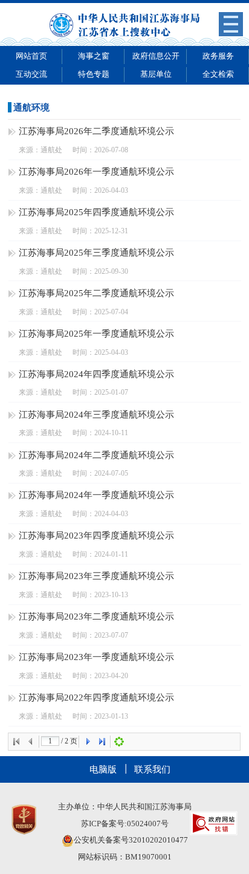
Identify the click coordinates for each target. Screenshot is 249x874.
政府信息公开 (155, 55)
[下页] (88, 742)
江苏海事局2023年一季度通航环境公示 (96, 657)
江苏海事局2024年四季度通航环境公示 (96, 374)
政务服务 (218, 55)
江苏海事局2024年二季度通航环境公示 (96, 455)
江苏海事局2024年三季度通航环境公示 (96, 414)
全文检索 (218, 74)
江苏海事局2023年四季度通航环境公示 (96, 535)
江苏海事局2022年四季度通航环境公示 (96, 697)
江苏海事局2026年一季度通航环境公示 (96, 171)
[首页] (16, 742)
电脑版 (103, 769)
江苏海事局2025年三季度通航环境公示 (96, 252)
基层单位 (156, 74)
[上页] (31, 742)
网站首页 (31, 55)
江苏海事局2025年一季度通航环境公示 (96, 333)
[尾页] (102, 742)
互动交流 (31, 74)
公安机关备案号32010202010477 (131, 839)
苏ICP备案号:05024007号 (125, 823)
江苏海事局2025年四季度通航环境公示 (96, 212)
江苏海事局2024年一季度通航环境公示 (96, 495)
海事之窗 (93, 55)
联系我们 (152, 769)
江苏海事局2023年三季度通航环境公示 (96, 576)
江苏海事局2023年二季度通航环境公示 (96, 616)
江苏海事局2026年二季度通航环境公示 (96, 131)
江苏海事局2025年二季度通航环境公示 (96, 293)
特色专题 (93, 74)
